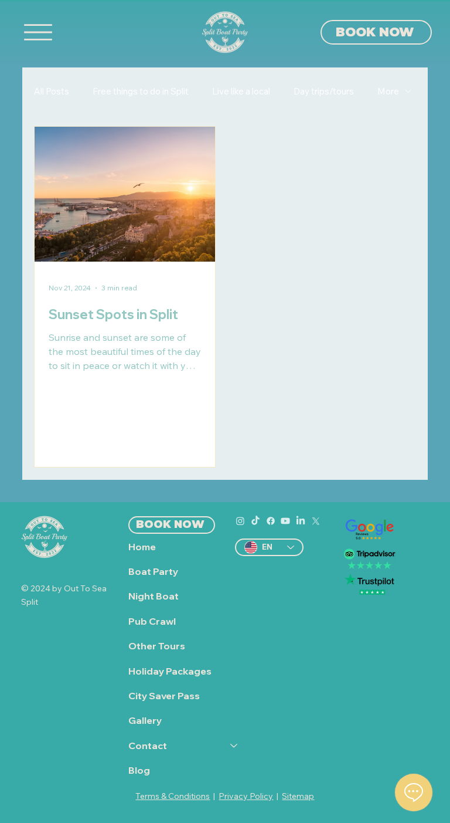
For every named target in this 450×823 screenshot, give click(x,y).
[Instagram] (240, 521)
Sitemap (298, 796)
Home (142, 547)
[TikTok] (255, 521)
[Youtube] (285, 521)
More (388, 91)
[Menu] (38, 32)
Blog (139, 770)
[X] (316, 521)
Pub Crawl (152, 621)
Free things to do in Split (141, 91)
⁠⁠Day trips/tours (324, 91)
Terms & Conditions (172, 796)
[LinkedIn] (300, 521)
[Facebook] (270, 521)
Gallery (145, 720)
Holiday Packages (170, 671)
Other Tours (156, 646)
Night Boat (153, 596)
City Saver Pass (164, 696)
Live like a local (241, 91)
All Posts (51, 91)
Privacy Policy (246, 796)
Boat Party (153, 571)
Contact (147, 745)
